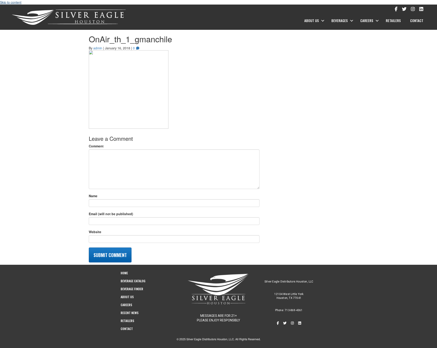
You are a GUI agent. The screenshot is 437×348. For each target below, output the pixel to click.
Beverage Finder (132, 288)
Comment (96, 146)
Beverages (339, 20)
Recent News (129, 312)
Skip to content (10, 2)
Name (93, 196)
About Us (311, 20)
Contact (416, 20)
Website (95, 231)
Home (124, 272)
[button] (323, 21)
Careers (366, 20)
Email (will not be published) (111, 214)
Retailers (393, 20)
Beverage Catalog (133, 280)
